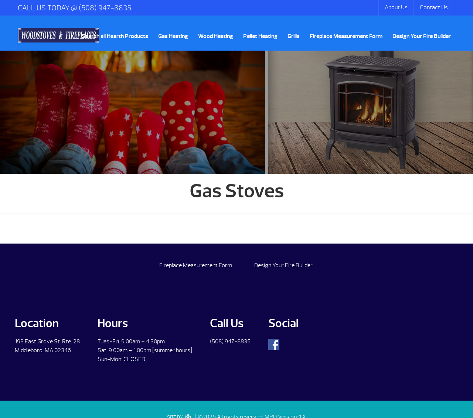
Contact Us (434, 7)
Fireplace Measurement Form (346, 36)
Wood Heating (215, 36)
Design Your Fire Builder (421, 36)
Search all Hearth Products (115, 36)
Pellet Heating (260, 36)
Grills (293, 36)
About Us (396, 7)
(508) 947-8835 (230, 341)
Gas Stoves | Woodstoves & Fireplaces (58, 35)
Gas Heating (173, 36)
